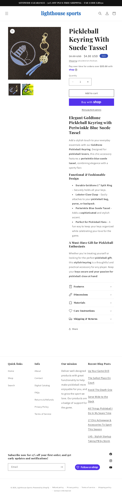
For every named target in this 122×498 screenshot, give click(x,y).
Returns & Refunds (44, 399)
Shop (10, 378)
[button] (6, 13)
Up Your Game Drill (98, 371)
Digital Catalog (42, 385)
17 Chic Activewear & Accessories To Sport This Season (100, 425)
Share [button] (75, 329)
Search (11, 385)
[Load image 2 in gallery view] (28, 89)
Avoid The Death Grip (100, 389)
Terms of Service (43, 414)
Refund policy (58, 487)
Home (11, 371)
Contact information (62, 491)
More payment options (91, 109)
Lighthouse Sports (25, 487)
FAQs (37, 392)
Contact (39, 378)
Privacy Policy (41, 406)
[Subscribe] (61, 467)
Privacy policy (73, 487)
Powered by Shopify (41, 487)
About (38, 371)
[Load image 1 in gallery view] (14, 89)
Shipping (73, 60)
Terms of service (88, 487)
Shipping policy (104, 487)
